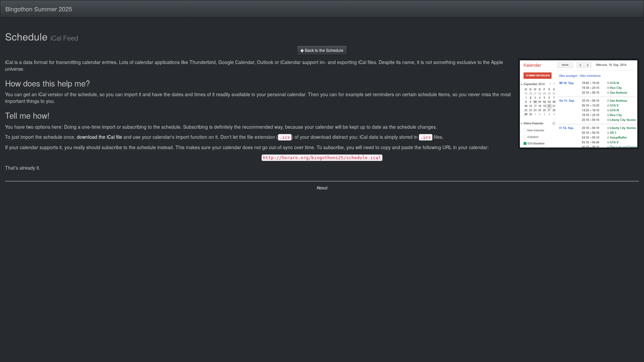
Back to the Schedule (323, 50)
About (322, 187)
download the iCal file (99, 136)
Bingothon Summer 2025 (38, 8)
